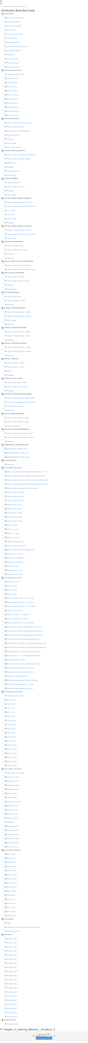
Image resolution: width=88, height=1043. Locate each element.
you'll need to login (51, 1036)
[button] (1, 1)
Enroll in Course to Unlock (44, 1038)
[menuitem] (1, 4)
